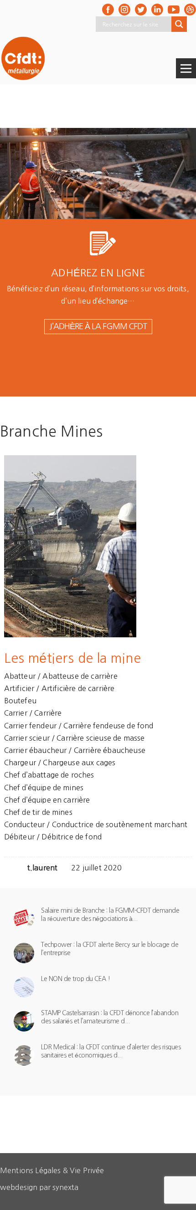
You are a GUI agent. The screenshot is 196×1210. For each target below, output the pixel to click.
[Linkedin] (157, 9)
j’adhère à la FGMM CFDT (98, 326)
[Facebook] (108, 9)
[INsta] (124, 9)
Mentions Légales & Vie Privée (52, 1170)
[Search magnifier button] (179, 24)
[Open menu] (186, 68)
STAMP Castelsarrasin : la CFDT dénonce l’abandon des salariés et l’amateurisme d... (109, 1017)
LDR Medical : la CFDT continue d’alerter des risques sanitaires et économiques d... (111, 1051)
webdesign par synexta (39, 1187)
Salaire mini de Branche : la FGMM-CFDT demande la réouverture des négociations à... (110, 914)
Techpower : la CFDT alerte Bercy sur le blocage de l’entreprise (109, 948)
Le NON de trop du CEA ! (75, 979)
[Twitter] (141, 9)
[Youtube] (173, 9)
